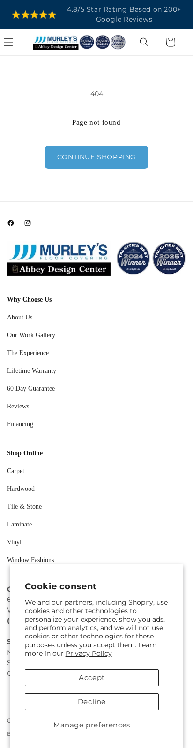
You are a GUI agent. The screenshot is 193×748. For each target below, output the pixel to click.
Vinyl (14, 542)
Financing (20, 424)
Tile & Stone (24, 506)
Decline (92, 701)
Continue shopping (96, 157)
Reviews (18, 406)
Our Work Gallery (31, 335)
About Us (19, 317)
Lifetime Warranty (31, 370)
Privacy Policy (89, 653)
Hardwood (21, 488)
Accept (92, 677)
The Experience (28, 352)
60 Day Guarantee (31, 388)
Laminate (19, 524)
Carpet (15, 470)
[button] (18, 42)
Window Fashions (30, 559)
